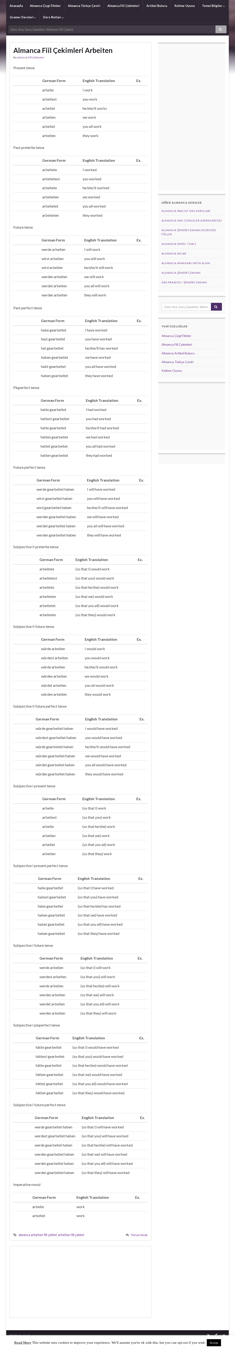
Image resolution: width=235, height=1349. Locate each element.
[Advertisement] (80, 1282)
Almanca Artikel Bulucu (178, 353)
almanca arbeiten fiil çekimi (38, 1235)
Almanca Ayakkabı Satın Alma (186, 263)
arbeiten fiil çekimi (71, 1235)
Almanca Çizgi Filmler (45, 6)
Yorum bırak (139, 1235)
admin (21, 57)
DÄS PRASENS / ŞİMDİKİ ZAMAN (184, 282)
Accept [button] (214, 1342)
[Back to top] (224, 1338)
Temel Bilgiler (212, 6)
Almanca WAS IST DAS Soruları (186, 211)
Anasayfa (16, 6)
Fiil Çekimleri (36, 57)
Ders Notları (52, 17)
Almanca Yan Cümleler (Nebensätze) (192, 220)
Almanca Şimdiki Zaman (181, 272)
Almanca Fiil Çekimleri (123, 6)
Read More (22, 1342)
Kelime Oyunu (184, 6)
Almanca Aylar (174, 253)
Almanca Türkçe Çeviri (84, 6)
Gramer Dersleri (22, 17)
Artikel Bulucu (156, 6)
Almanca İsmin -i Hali (179, 244)
